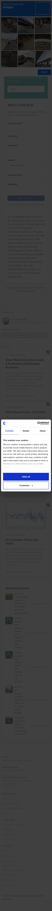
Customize (24, 485)
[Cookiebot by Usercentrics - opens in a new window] (37, 423)
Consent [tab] (9, 431)
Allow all (26, 476)
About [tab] (43, 431)
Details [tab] (26, 431)
